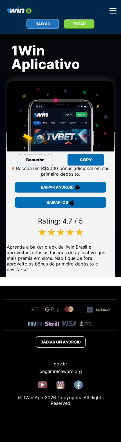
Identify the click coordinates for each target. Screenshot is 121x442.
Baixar (42, 23)
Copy (86, 159)
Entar (79, 23)
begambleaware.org (60, 371)
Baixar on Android (61, 342)
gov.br (60, 364)
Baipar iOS (57, 202)
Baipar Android (58, 187)
